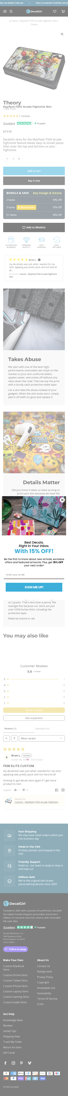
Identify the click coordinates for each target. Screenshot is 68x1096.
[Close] (62, 500)
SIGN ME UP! (34, 587)
